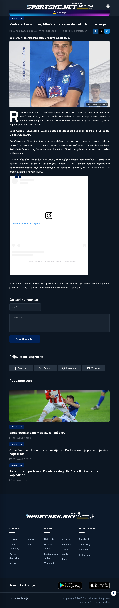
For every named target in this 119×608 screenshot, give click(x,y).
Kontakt (31, 539)
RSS (29, 544)
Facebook (84, 539)
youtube (95, 368)
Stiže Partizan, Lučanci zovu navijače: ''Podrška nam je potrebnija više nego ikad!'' (58, 452)
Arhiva (12, 563)
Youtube (83, 549)
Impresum (14, 539)
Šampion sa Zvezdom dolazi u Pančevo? (37, 433)
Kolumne (66, 544)
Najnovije (49, 539)
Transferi (49, 563)
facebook (23, 368)
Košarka (66, 539)
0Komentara (79, 31)
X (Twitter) (84, 544)
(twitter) (47, 368)
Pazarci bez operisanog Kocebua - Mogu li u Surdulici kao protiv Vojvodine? (53, 473)
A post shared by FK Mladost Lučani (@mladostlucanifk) (54, 261)
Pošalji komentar (24, 339)
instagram (71, 368)
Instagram (84, 555)
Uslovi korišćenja (18, 598)
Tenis (64, 559)
